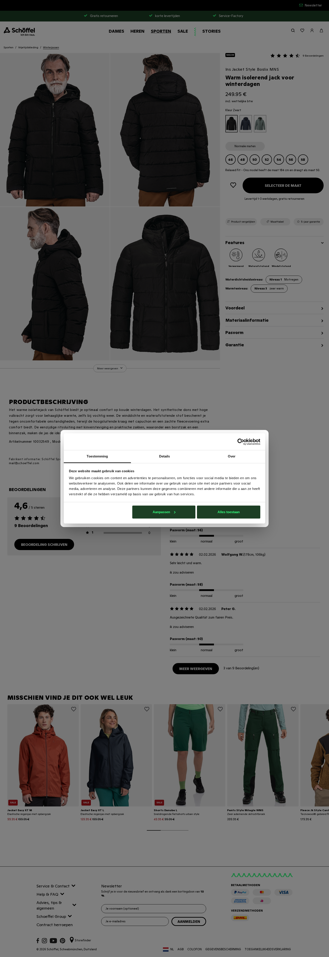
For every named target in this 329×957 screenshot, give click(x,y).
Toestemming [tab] (97, 456)
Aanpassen (161, 512)
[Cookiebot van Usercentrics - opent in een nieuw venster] (240, 441)
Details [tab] (164, 456)
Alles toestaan (229, 512)
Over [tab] (231, 456)
